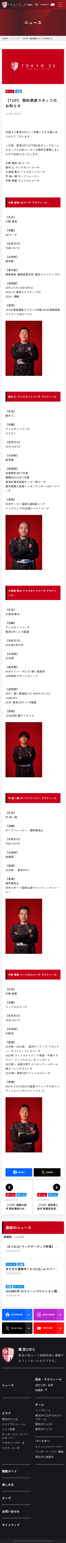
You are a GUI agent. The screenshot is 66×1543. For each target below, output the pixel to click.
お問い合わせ (11, 1511)
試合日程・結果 (44, 1385)
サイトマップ (11, 1525)
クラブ (6, 1413)
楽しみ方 (8, 1484)
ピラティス (8, 1448)
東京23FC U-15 (43, 1429)
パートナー (42, 1441)
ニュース (15, 38)
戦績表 (39, 1390)
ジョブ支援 (8, 1429)
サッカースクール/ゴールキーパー (15, 1436)
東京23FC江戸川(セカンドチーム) (48, 1417)
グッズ (6, 1498)
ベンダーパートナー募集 (49, 1451)
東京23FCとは (10, 1419)
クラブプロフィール (13, 1424)
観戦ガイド (9, 1471)
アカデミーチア (11, 1443)
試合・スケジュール (48, 1379)
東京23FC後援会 (44, 1457)
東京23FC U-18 (43, 1424)
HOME (5, 39)
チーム (39, 1404)
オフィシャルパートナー (49, 1446)
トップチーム (43, 1410)
